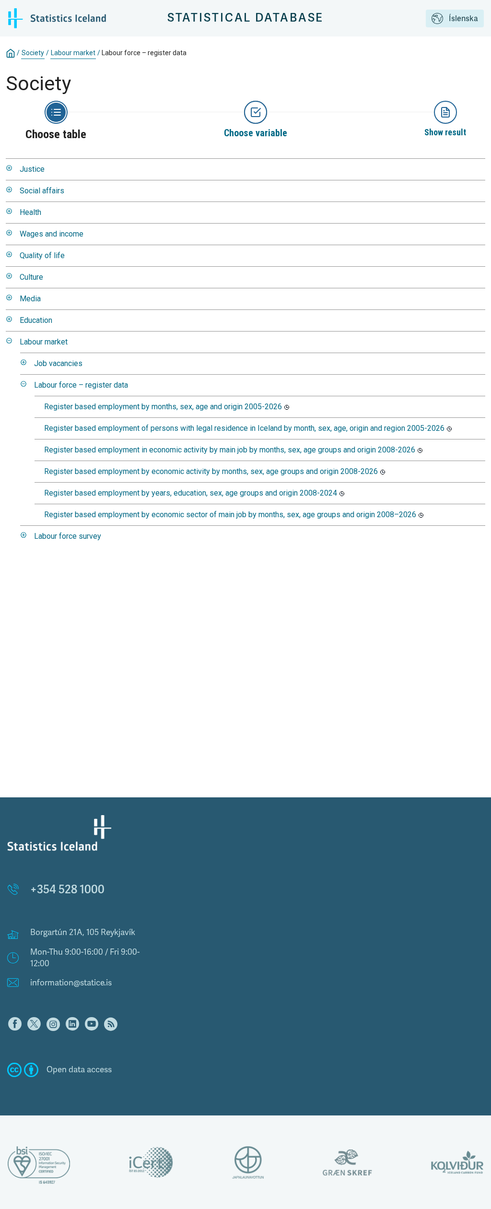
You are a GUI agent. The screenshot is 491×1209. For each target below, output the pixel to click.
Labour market (73, 53)
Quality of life (42, 255)
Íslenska (463, 19)
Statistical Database (245, 18)
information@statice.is (71, 983)
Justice (32, 169)
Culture (31, 277)
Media (30, 298)
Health (30, 212)
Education (36, 320)
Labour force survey (67, 536)
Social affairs (42, 190)
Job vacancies (58, 363)
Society (33, 53)
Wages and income (51, 233)
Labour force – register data (81, 385)
